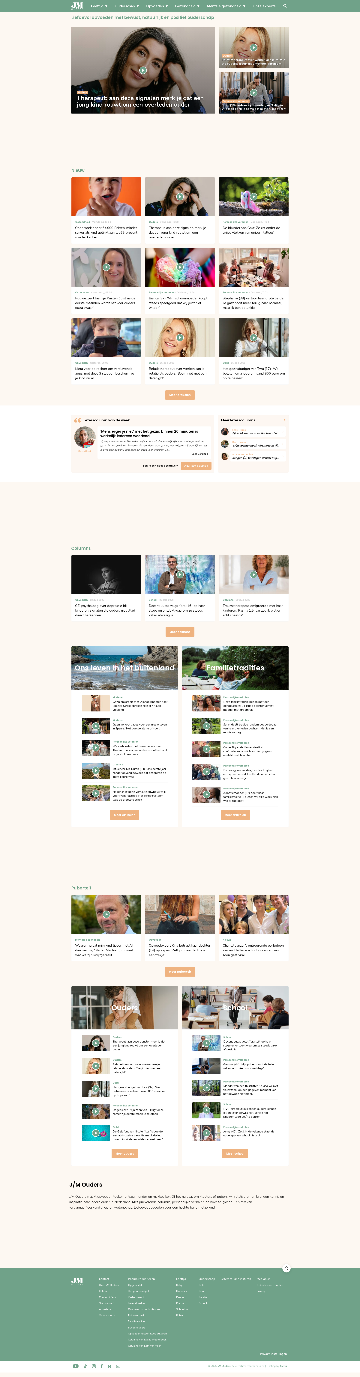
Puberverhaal (136, 1315)
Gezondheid (185, 6)
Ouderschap (125, 6)
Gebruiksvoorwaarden (270, 1285)
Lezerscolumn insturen (236, 1279)
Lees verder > (199, 454)
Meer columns (180, 632)
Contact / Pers (107, 1297)
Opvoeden (155, 6)
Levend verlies (136, 1303)
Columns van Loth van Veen (144, 1346)
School (203, 1303)
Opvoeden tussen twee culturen (147, 1333)
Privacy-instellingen (273, 1354)
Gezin (202, 1291)
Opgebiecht (135, 1285)
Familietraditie (136, 1321)
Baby (179, 1285)
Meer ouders (125, 1154)
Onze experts (264, 6)
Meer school (235, 1154)
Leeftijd (97, 6)
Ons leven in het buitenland (144, 1309)
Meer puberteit (180, 972)
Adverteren (105, 1309)
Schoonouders (136, 1327)
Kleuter (180, 1303)
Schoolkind (182, 1309)
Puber (179, 1315)
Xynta (283, 1366)
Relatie (203, 1297)
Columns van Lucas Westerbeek (147, 1339)
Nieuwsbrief (106, 1303)
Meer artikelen (180, 395)
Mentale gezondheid (224, 6)
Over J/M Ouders (109, 1285)
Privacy (261, 1291)
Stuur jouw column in (196, 465)
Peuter (180, 1297)
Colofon (103, 1291)
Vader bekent (136, 1297)
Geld (201, 1285)
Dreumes (181, 1291)
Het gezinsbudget (138, 1291)
